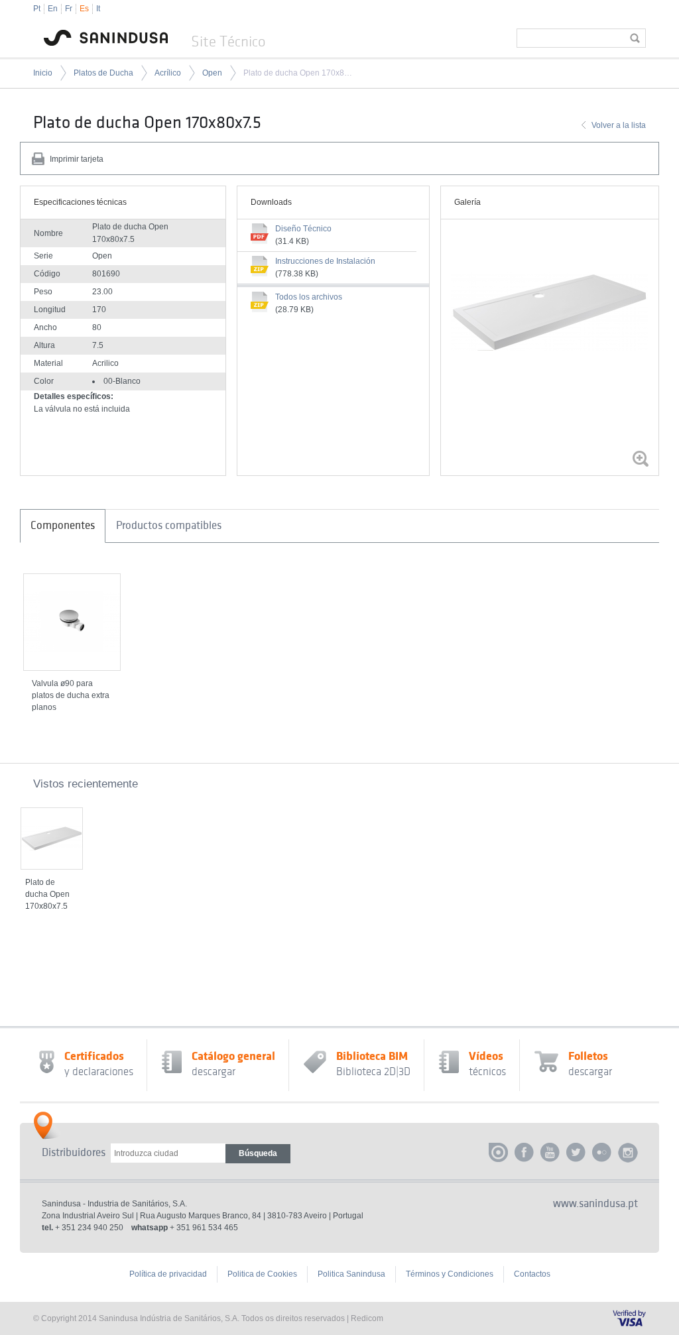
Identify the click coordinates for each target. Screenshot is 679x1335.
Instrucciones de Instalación (325, 261)
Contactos (532, 1274)
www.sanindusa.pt (595, 1204)
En (53, 8)
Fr (68, 8)
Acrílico (167, 73)
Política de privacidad (168, 1274)
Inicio (42, 73)
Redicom (367, 1318)
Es (84, 8)
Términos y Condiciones (449, 1274)
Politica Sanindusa (351, 1274)
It (98, 8)
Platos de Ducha (103, 73)
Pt (36, 8)
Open (212, 73)
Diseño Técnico (303, 228)
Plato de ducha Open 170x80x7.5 (297, 73)
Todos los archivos (308, 297)
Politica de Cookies (262, 1274)
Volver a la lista (618, 125)
